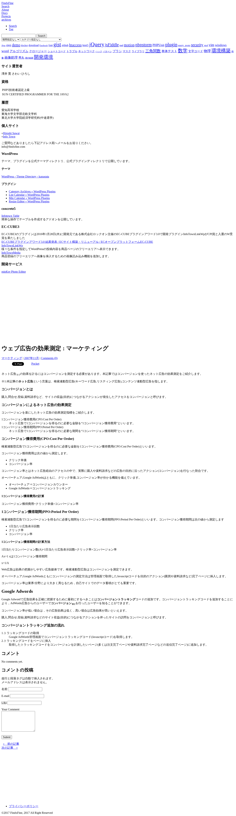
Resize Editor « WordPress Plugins (29, 201)
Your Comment (10, 709)
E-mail (5, 695)
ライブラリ (138, 51)
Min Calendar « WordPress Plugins (29, 198)
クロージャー (38, 51)
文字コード (195, 51)
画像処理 (11, 57)
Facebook (43, 45)
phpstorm (143, 44)
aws (8, 45)
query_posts (184, 45)
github (65, 45)
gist (57, 44)
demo (16, 45)
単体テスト (169, 51)
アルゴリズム (19, 51)
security (197, 45)
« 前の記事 (11, 743)
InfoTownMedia (10, 252)
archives (6, 19)
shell (206, 45)
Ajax (3, 45)
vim (211, 45)
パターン (107, 51)
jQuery (96, 44)
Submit (7, 737)
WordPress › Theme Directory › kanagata (25, 176)
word (5, 51)
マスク (127, 51)
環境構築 (221, 50)
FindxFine (7, 3)
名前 (4, 689)
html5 (85, 45)
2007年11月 (31, 358)
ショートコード (57, 51)
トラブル (71, 51)
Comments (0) (49, 358)
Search (5, 6)
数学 (183, 50)
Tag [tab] (11, 29)
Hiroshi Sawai (11, 133)
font (50, 45)
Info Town (9, 136)
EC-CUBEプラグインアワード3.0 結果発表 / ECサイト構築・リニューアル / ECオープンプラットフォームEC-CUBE (77, 241)
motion (129, 45)
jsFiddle (112, 44)
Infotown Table (10, 215)
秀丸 (21, 57)
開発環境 (43, 57)
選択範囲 (29, 58)
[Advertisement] (118, 315)
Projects (6, 16)
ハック (99, 51)
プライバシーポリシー (23, 806)
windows (221, 45)
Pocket (35, 363)
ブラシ (117, 51)
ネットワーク (86, 51)
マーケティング (11, 358)
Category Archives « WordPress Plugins (32, 191)
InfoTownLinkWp (12, 245)
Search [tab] (13, 25)
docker (24, 45)
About (5, 9)
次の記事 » (9, 747)
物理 (207, 51)
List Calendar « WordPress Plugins (29, 194)
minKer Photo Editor (13, 271)
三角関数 (153, 51)
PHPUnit (158, 45)
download (34, 45)
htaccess (75, 45)
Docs (4, 13)
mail (121, 45)
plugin (171, 44)
